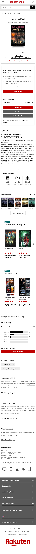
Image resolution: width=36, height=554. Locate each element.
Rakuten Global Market (12, 531)
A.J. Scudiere (19, 56)
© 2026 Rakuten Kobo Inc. (9, 522)
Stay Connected (7, 497)
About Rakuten (22, 534)
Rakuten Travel (24, 531)
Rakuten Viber (22, 528)
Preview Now (13, 61)
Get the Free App (8, 503)
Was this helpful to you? (8, 393)
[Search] (32, 7)
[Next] (33, 244)
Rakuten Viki (12, 528)
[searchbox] (18, 7)
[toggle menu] (3, 2)
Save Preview (25, 61)
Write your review (18, 351)
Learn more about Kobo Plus (13, 87)
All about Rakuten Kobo (10, 480)
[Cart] (32, 2)
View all (32, 195)
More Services (12, 534)
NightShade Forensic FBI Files (21, 58)
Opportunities (6, 486)
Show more (31, 385)
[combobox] (8, 364)
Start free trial (18, 91)
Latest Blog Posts (8, 492)
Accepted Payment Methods (12, 510)
